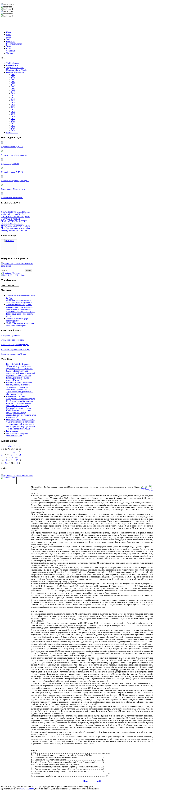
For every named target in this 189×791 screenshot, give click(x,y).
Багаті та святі (12, 431)
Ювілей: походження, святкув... (15, 181)
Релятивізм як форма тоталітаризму (17, 319)
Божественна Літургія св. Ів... (14, 189)
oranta (15, 228)
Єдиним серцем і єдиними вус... (15, 155)
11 (2, 457)
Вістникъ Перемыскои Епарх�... (15, 349)
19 (6, 460)
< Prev (85, 781)
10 (20, 454)
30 (17, 463)
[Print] (147, 489)
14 (12, 457)
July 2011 (11, 446)
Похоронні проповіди (10, 335)
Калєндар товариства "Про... (13, 354)
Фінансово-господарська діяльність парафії (17, 434)
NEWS (4, 212)
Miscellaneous (7, 228)
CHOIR (4, 216)
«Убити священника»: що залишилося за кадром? (20, 324)
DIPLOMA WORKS (21, 226)
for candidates (17, 223)
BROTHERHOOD (16, 216)
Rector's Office (15, 214)
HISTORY (11, 212)
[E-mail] (151, 490)
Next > (98, 781)
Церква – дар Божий (10, 164)
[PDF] (143, 489)
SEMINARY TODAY (18, 230)
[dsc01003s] (9, 241)
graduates (5, 214)
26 (6, 463)
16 (17, 457)
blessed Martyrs (23, 212)
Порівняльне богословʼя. (12, 198)
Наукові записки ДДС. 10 (12, 172)
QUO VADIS (6, 219)
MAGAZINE (6, 226)
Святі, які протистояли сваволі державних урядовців (19, 301)
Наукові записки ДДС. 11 (12, 147)
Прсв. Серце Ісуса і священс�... (15, 345)
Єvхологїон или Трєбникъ (12, 340)
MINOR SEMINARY (10, 220)
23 (17, 460)
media (27, 216)
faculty (25, 214)
